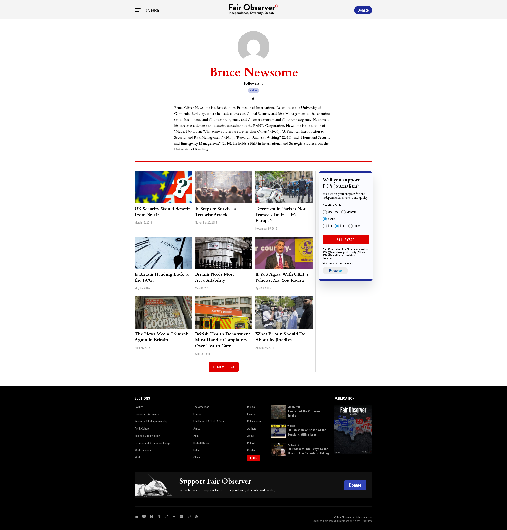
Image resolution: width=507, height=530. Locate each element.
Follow (253, 90)
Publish (251, 443)
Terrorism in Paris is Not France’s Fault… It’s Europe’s (280, 215)
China (196, 457)
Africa (196, 428)
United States (201, 443)
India (196, 450)
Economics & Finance (147, 414)
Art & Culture (142, 428)
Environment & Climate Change (152, 443)
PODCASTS (293, 445)
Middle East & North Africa (208, 421)
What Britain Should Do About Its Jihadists (280, 337)
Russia (251, 407)
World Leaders (143, 450)
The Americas (201, 407)
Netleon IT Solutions (362, 521)
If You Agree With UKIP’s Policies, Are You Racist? (281, 277)
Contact (252, 450)
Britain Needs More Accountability (214, 277)
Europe (197, 414)
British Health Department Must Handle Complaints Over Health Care (222, 340)
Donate (355, 485)
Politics (139, 407)
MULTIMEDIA (293, 407)
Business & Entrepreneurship (151, 421)
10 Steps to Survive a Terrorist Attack (215, 212)
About (250, 436)
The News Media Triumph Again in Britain (162, 337)
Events (251, 414)
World (138, 457)
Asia (196, 436)
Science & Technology (147, 436)
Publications (254, 421)
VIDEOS (291, 426)
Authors (251, 428)
